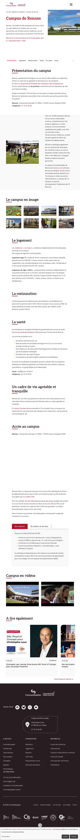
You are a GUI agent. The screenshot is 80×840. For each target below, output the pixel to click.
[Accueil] (16, 4)
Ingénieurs (29, 748)
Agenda (6, 765)
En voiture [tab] (20, 526)
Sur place (49, 60)
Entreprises (7, 748)
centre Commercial (21, 408)
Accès (56, 60)
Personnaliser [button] (5, 836)
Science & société (57, 757)
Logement (22, 60)
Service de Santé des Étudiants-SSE (25, 332)
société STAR (29, 497)
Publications (55, 765)
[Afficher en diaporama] (13, 211)
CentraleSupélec (9, 744)
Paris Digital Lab (9, 781)
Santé (42, 60)
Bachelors (29, 744)
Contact (35, 805)
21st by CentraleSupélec (12, 777)
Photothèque (8, 769)
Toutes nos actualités (63, 679)
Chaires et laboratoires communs (63, 753)
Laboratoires (55, 748)
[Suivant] (73, 60)
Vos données (57, 805)
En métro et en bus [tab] (39, 526)
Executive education (32, 765)
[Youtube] (36, 707)
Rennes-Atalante (60, 173)
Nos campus (7, 757)
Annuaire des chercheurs (60, 761)
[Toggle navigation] (72, 4)
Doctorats (29, 757)
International (8, 753)
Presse (75, 805)
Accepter (73, 836)
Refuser (65, 836)
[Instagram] (30, 707)
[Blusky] (24, 707)
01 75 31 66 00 (26, 106)
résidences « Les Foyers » (24, 248)
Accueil (8, 12)
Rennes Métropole (32, 501)
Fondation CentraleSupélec (13, 785)
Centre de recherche (58, 744)
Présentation (12, 60)
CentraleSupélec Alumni (12, 790)
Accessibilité (67, 805)
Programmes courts (32, 761)
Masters (28, 753)
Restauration (33, 60)
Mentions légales (45, 805)
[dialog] (40, 833)
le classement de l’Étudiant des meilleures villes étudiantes (39, 84)
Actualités (6, 761)
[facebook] (17, 707)
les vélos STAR (53, 504)
